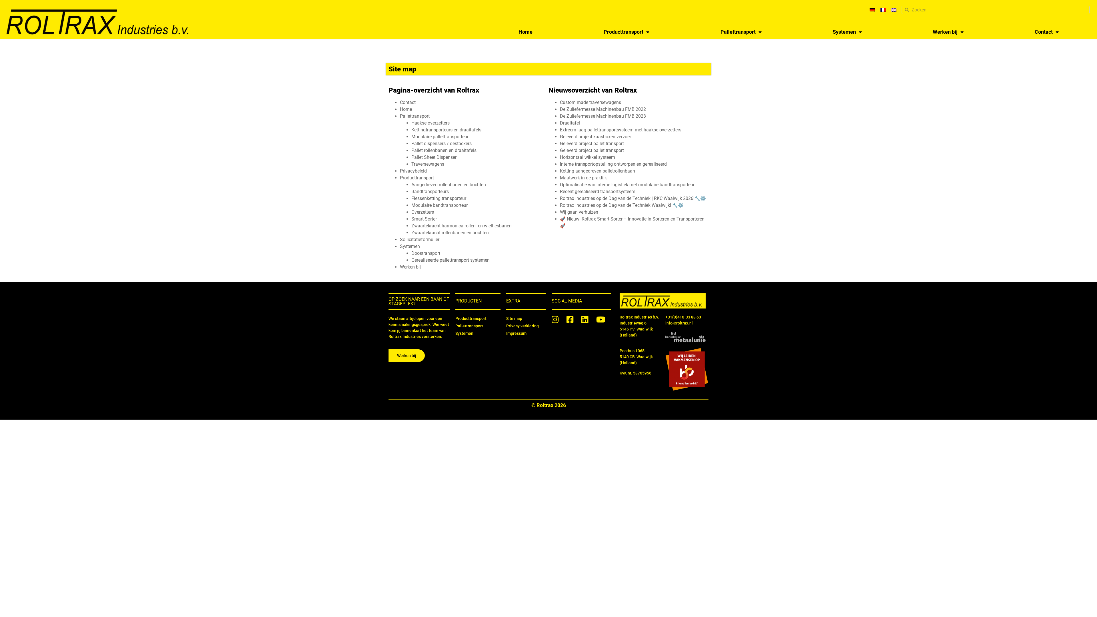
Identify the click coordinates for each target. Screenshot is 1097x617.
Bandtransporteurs (430, 191)
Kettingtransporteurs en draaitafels (446, 130)
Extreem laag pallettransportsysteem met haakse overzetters (620, 130)
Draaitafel (570, 123)
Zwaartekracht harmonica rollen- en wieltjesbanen (461, 226)
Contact (1044, 32)
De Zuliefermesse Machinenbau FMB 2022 (603, 109)
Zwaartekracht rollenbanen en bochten (450, 232)
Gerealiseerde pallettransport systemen (450, 260)
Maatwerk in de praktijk (583, 178)
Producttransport (623, 32)
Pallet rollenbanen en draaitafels (444, 150)
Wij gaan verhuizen (579, 212)
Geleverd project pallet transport (592, 143)
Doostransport (425, 253)
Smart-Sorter (424, 219)
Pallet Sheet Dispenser (434, 157)
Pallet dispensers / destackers (441, 143)
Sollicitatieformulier (419, 239)
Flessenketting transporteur (438, 198)
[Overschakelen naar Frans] (883, 9)
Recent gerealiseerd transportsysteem (597, 191)
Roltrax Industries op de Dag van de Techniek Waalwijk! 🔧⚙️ (622, 205)
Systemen (844, 32)
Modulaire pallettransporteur (440, 136)
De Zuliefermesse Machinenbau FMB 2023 (603, 116)
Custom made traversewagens (590, 102)
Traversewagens (427, 164)
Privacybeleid (413, 171)
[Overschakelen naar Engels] (893, 9)
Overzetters (422, 212)
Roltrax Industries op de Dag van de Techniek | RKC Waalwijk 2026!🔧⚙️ (633, 198)
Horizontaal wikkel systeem (587, 157)
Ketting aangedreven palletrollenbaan (597, 171)
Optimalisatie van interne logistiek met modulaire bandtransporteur (627, 184)
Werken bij (945, 32)
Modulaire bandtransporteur (439, 205)
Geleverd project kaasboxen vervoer (595, 136)
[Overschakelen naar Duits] (872, 9)
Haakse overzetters (430, 123)
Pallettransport (738, 32)
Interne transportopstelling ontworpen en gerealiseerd (613, 164)
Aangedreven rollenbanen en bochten (448, 184)
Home (526, 32)
